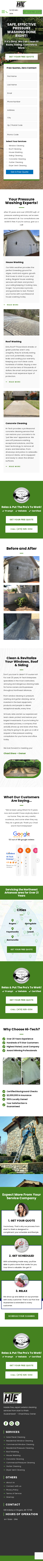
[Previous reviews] (15, 860)
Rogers (12, 923)
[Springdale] (30, 920)
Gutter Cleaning (16, 162)
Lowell (30, 931)
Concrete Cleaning (17, 159)
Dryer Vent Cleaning (18, 165)
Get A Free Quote (19, 171)
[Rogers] (12, 920)
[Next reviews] (37, 860)
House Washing (15, 152)
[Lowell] (30, 928)
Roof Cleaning (15, 149)
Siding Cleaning (15, 155)
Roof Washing (13, 341)
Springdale (30, 923)
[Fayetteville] (12, 928)
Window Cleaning (16, 145)
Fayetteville (12, 931)
